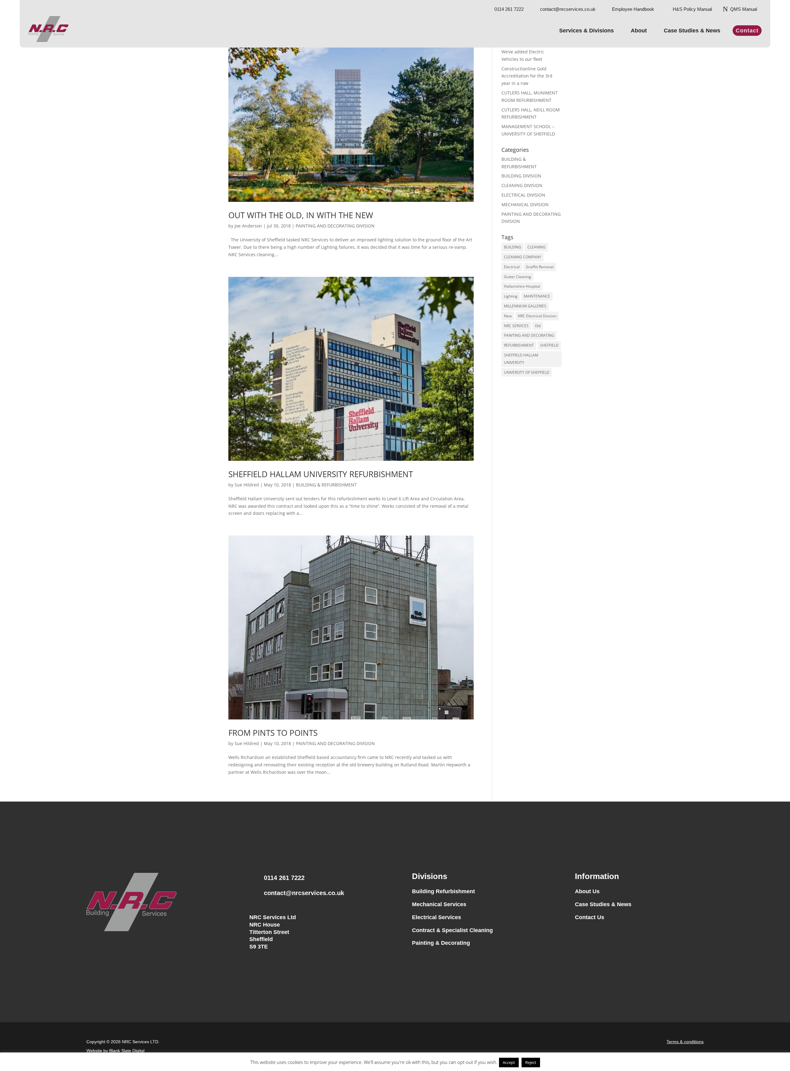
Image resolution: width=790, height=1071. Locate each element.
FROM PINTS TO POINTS (273, 732)
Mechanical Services (439, 904)
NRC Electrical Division (537, 316)
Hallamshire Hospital (522, 286)
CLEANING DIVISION (522, 185)
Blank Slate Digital (126, 1050)
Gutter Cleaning (517, 276)
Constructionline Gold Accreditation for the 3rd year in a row (526, 76)
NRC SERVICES (516, 325)
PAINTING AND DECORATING (529, 335)
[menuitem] (506, 6)
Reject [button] (530, 1062)
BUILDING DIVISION (521, 176)
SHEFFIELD (549, 345)
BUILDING (512, 247)
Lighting (511, 296)
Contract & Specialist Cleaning (452, 930)
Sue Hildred (247, 485)
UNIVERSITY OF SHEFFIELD (526, 372)
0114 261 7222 (284, 877)
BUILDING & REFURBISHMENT (326, 485)
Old (538, 325)
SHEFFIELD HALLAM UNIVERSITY (521, 358)
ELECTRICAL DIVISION (523, 195)
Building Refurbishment (443, 891)
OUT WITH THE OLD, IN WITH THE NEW (300, 215)
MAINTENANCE (537, 296)
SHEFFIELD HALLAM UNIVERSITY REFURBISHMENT (320, 474)
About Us (587, 891)
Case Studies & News (603, 904)
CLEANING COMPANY (522, 257)
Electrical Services (436, 917)
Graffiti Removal (540, 266)
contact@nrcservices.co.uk (304, 893)
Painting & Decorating (441, 943)
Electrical (512, 266)
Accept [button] (509, 1062)
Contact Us (589, 917)
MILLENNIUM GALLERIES (525, 306)
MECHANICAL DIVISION (525, 204)
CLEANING (536, 247)
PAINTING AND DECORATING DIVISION (335, 226)
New (508, 316)
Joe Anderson (248, 226)
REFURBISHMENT (519, 345)
